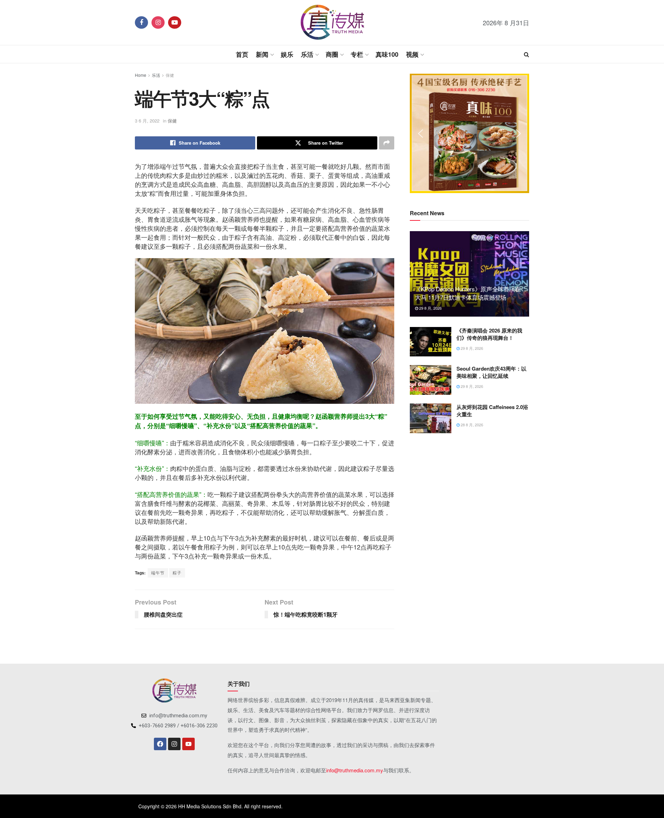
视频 (412, 54)
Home (140, 75)
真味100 (387, 54)
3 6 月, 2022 (147, 120)
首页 (242, 54)
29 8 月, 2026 (430, 308)
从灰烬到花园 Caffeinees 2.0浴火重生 (492, 410)
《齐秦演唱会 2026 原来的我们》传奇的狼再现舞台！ (489, 334)
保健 (170, 75)
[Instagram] (174, 744)
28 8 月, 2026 (471, 424)
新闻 (262, 54)
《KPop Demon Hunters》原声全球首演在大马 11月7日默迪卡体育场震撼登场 (468, 292)
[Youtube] (188, 744)
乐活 (307, 54)
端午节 (158, 572)
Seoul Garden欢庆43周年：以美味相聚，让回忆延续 (491, 372)
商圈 (332, 54)
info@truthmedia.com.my (354, 770)
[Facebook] (160, 744)
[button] (420, 133)
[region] (469, 133)
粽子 (177, 572)
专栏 (357, 54)
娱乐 (287, 54)
